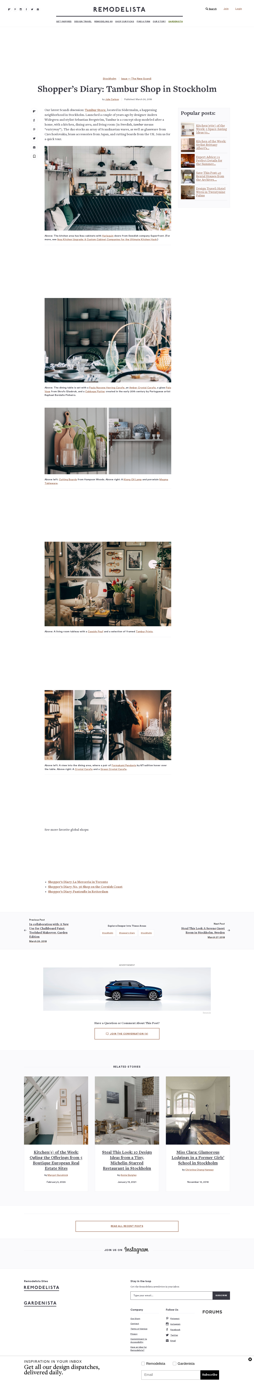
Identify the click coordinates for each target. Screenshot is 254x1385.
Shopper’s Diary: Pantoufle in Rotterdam (78, 891)
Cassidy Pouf (95, 631)
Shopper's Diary (127, 933)
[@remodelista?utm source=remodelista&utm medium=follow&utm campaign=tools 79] (9, 9)
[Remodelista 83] (32, 9)
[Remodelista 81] (20, 9)
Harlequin (108, 236)
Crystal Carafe (84, 769)
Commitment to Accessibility (138, 1340)
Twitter (174, 1335)
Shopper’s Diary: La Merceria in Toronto (78, 882)
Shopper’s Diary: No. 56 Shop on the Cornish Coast (85, 887)
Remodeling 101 (103, 21)
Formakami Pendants (124, 765)
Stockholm (109, 78)
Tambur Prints (144, 631)
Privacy (134, 1334)
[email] (34, 147)
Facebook (175, 1330)
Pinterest (175, 1319)
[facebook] (34, 120)
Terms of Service (138, 1329)
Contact (134, 1324)
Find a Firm (143, 21)
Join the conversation (128, 1034)
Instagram (175, 1324)
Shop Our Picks (124, 21)
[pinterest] (34, 129)
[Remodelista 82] (26, 9)
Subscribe (209, 1375)
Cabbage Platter (95, 391)
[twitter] (34, 138)
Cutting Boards (68, 479)
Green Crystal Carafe (113, 769)
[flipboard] (34, 111)
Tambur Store (95, 110)
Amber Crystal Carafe (142, 387)
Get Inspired (64, 21)
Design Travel (83, 21)
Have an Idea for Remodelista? (138, 1348)
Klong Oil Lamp (133, 479)
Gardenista (175, 21)
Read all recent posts (127, 1226)
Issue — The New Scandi (136, 78)
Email (173, 1341)
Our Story (159, 21)
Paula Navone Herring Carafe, (107, 387)
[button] (210, 9)
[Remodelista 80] (15, 9)
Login (238, 9)
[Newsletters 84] (37, 9)
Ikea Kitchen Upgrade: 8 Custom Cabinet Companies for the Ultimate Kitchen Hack (107, 239)
